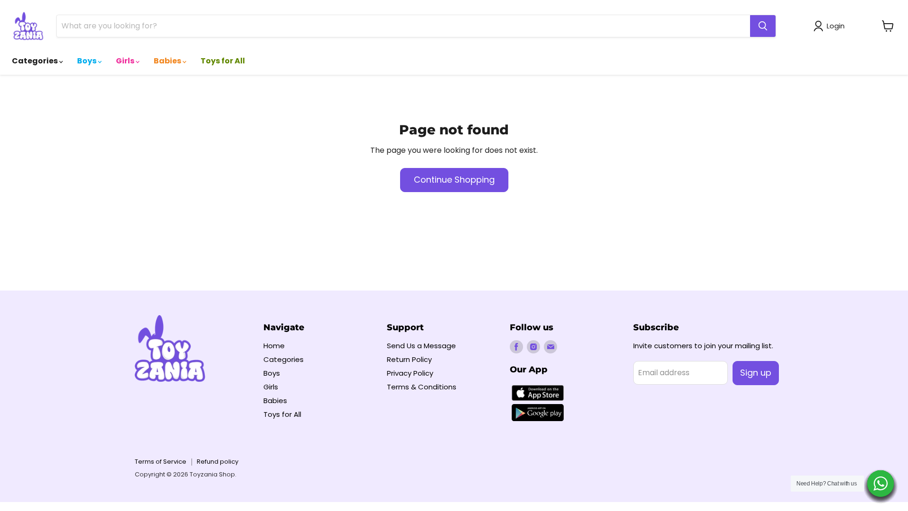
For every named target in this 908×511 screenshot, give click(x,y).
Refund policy (217, 461)
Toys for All (223, 60)
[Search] (763, 26)
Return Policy (409, 359)
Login (836, 26)
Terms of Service (160, 461)
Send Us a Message (421, 346)
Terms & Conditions (421, 387)
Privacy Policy (410, 373)
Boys (87, 60)
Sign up (755, 373)
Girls (126, 60)
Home (274, 346)
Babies (168, 60)
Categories (35, 60)
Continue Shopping (454, 179)
